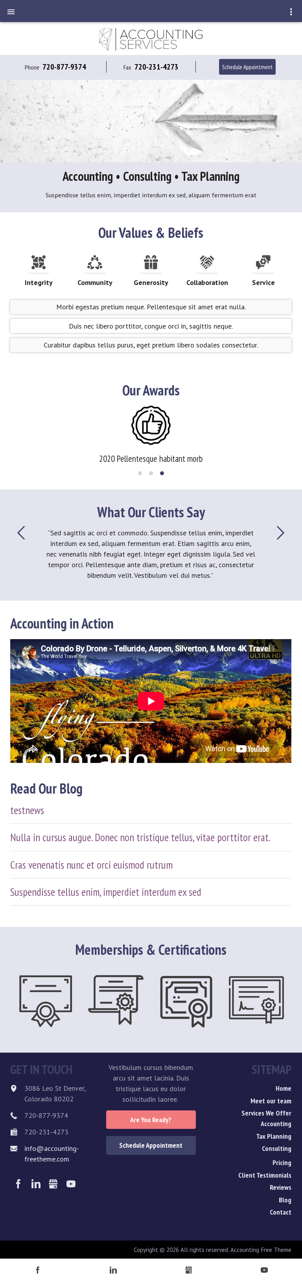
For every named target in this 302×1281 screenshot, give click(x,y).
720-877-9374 (64, 67)
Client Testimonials (264, 1175)
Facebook (18, 1184)
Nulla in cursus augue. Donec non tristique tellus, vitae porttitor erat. (140, 837)
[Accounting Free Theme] (151, 38)
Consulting (276, 1148)
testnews (27, 810)
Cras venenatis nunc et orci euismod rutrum (91, 864)
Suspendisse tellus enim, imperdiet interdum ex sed (105, 892)
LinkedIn (36, 1184)
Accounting (276, 1123)
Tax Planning (273, 1136)
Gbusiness (54, 1184)
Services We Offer (266, 1112)
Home (283, 1088)
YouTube (71, 1184)
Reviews (280, 1187)
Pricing (282, 1162)
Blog (285, 1199)
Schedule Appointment (247, 67)
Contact (280, 1212)
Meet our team (270, 1100)
